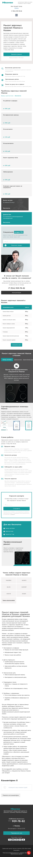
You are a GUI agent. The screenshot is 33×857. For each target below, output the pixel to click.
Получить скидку (16, 245)
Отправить (16, 508)
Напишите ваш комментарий (18, 787)
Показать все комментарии (11, 795)
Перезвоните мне (16, 833)
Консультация (16, 292)
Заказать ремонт (16, 54)
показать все (16, 345)
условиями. (12, 514)
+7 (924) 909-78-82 (8, 49)
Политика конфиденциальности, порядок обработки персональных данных (16, 853)
